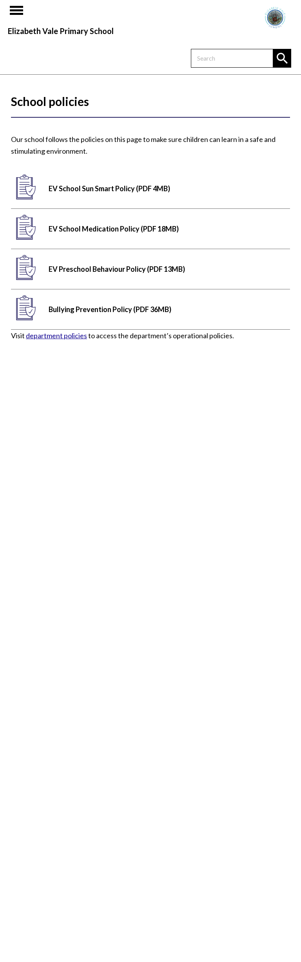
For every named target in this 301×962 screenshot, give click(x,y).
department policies (56, 335)
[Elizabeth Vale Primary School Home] (275, 17)
